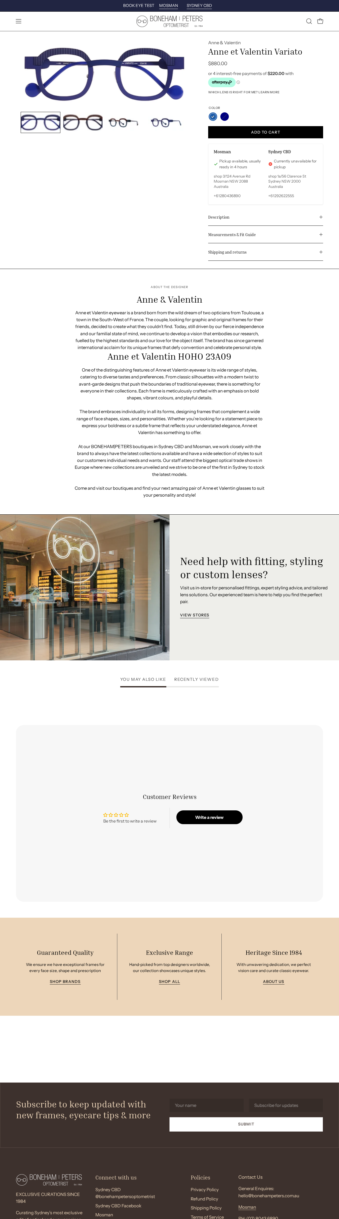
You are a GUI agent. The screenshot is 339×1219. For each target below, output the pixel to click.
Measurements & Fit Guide (232, 234)
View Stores (194, 615)
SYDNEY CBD (199, 5)
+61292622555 (281, 195)
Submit (246, 1124)
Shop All (169, 981)
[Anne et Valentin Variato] (40, 122)
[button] (309, 21)
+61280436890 (227, 195)
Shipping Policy (206, 1208)
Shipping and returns (227, 252)
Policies (200, 1177)
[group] (169, 5)
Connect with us (116, 1177)
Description (218, 217)
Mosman (247, 1207)
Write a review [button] (209, 817)
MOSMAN (168, 5)
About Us (273, 981)
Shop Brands (65, 981)
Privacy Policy (205, 1189)
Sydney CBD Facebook (118, 1205)
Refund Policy (204, 1199)
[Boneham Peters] (169, 21)
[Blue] (213, 116)
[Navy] (224, 116)
